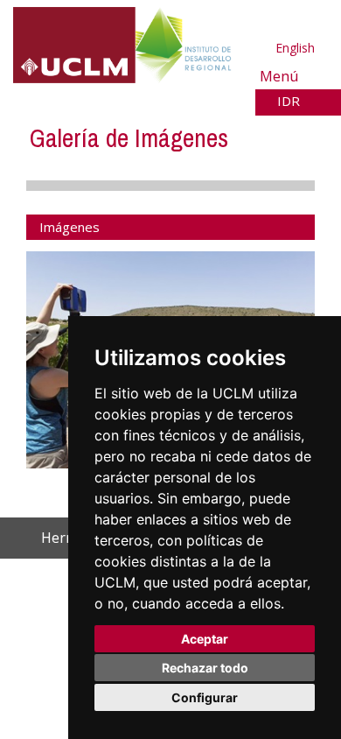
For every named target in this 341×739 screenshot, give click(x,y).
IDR (290, 100)
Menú (281, 76)
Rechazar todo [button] (205, 667)
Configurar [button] (204, 697)
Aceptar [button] (204, 638)
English (295, 47)
